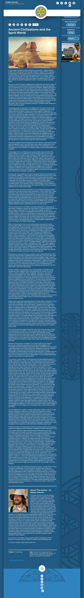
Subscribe (71, 25)
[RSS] (74, 4)
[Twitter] (61, 4)
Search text (65, 38)
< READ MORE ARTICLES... (16, 21)
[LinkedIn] (65, 4)
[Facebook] (57, 4)
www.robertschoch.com (28, 542)
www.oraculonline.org (44, 539)
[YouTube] (70, 4)
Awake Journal (12, 2)
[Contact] (70, 6)
